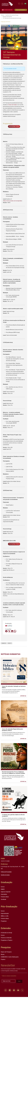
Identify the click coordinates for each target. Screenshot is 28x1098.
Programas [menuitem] (4, 921)
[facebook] (9, 990)
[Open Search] (19, 3)
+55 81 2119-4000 (5, 861)
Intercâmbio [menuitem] (4, 894)
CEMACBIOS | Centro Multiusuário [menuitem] (10, 957)
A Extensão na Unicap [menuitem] (6, 932)
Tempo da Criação (12, 104)
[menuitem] (7, 10)
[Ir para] (14, 836)
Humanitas (3, 643)
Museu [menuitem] (2, 954)
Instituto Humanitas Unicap (12, 15)
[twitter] (22, 990)
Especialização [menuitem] (5, 913)
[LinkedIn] (12, 631)
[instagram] (5, 990)
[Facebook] (6, 631)
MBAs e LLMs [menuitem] (4, 916)
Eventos (9, 643)
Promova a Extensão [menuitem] (6, 937)
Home (2, 15)
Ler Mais (22, 695)
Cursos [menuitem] (3, 886)
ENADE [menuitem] (3, 889)
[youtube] (18, 990)
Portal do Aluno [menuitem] (5, 896)
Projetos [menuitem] (3, 959)
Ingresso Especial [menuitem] (5, 891)
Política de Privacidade (6, 871)
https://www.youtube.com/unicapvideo (12, 200)
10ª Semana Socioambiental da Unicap (12, 18)
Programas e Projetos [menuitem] (6, 940)
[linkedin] (14, 990)
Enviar (19, 981)
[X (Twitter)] (9, 631)
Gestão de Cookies (5, 874)
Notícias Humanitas (7, 16)
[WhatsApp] (15, 631)
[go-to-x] (9, 4)
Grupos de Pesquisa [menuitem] (6, 952)
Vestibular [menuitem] (3, 899)
